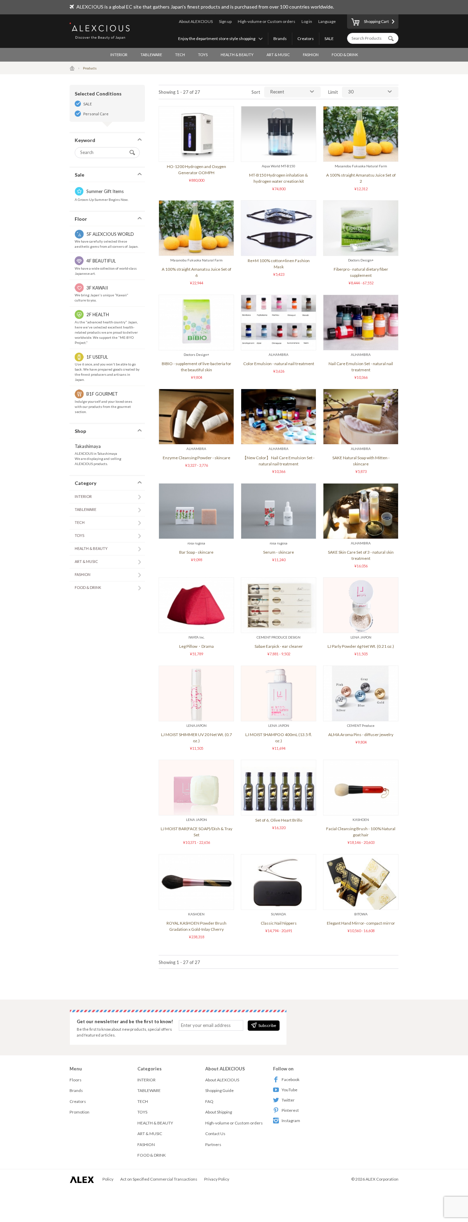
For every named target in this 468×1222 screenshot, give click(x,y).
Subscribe (267, 1025)
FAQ (209, 1101)
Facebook (290, 1079)
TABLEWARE (151, 54)
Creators (305, 38)
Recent (277, 91)
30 (351, 91)
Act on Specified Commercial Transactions (158, 1179)
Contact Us (215, 1133)
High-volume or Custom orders (266, 21)
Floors (76, 1079)
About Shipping (218, 1112)
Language (327, 21)
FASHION (311, 54)
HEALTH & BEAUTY (237, 54)
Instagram (291, 1120)
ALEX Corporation (382, 1179)
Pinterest (290, 1110)
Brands (280, 38)
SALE (329, 38)
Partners (213, 1144)
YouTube (289, 1089)
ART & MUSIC (278, 54)
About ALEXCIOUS (196, 21)
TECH (180, 54)
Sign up (225, 21)
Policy (107, 1179)
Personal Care (96, 114)
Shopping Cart (376, 21)
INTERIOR (118, 54)
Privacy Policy (216, 1179)
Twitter (288, 1100)
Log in (306, 21)
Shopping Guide (219, 1090)
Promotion (79, 1112)
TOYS (203, 54)
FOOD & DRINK (345, 54)
